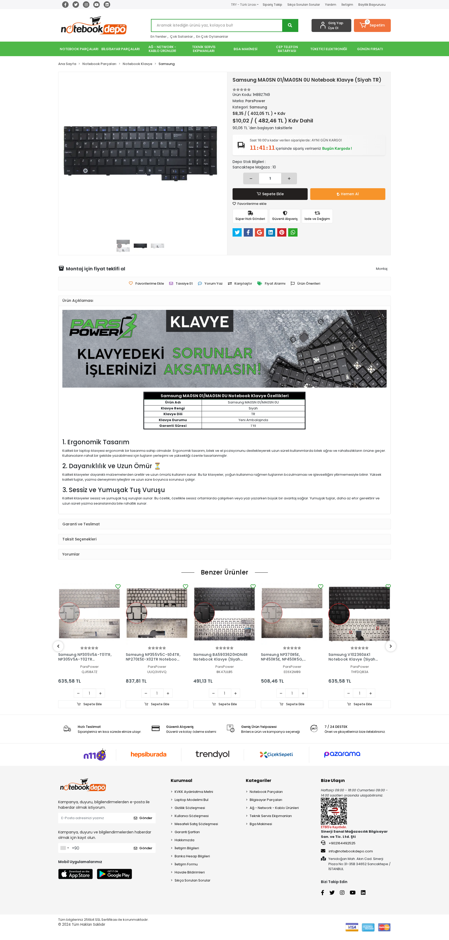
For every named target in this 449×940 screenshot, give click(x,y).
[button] (372, 25)
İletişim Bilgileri (187, 848)
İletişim (347, 4)
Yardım (330, 4)
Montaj (381, 268)
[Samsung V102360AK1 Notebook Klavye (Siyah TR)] (359, 614)
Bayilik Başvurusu (372, 4)
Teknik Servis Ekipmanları (271, 815)
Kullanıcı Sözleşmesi (192, 815)
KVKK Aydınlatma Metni (194, 791)
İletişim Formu (186, 864)
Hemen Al (350, 194)
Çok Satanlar (181, 36)
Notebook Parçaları (266, 791)
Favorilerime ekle (252, 203)
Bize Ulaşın (333, 781)
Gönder (145, 817)
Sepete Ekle (273, 194)
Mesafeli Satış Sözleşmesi (196, 823)
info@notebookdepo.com (351, 851)
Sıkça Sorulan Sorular (303, 4)
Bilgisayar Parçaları (266, 799)
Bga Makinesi (261, 823)
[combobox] (64, 848)
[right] (390, 646)
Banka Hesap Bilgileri (192, 856)
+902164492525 (341, 843)
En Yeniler (158, 36)
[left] (58, 646)
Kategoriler (258, 781)
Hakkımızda (184, 840)
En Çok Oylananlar (212, 36)
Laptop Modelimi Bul (191, 799)
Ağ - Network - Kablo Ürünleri (274, 807)
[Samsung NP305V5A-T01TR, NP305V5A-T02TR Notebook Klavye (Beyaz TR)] (89, 614)
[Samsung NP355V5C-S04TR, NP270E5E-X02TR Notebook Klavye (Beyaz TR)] (157, 614)
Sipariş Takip (272, 4)
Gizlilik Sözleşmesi (190, 807)
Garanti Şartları (187, 832)
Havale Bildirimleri (190, 872)
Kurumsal (181, 781)
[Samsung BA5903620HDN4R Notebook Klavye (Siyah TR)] (224, 614)
